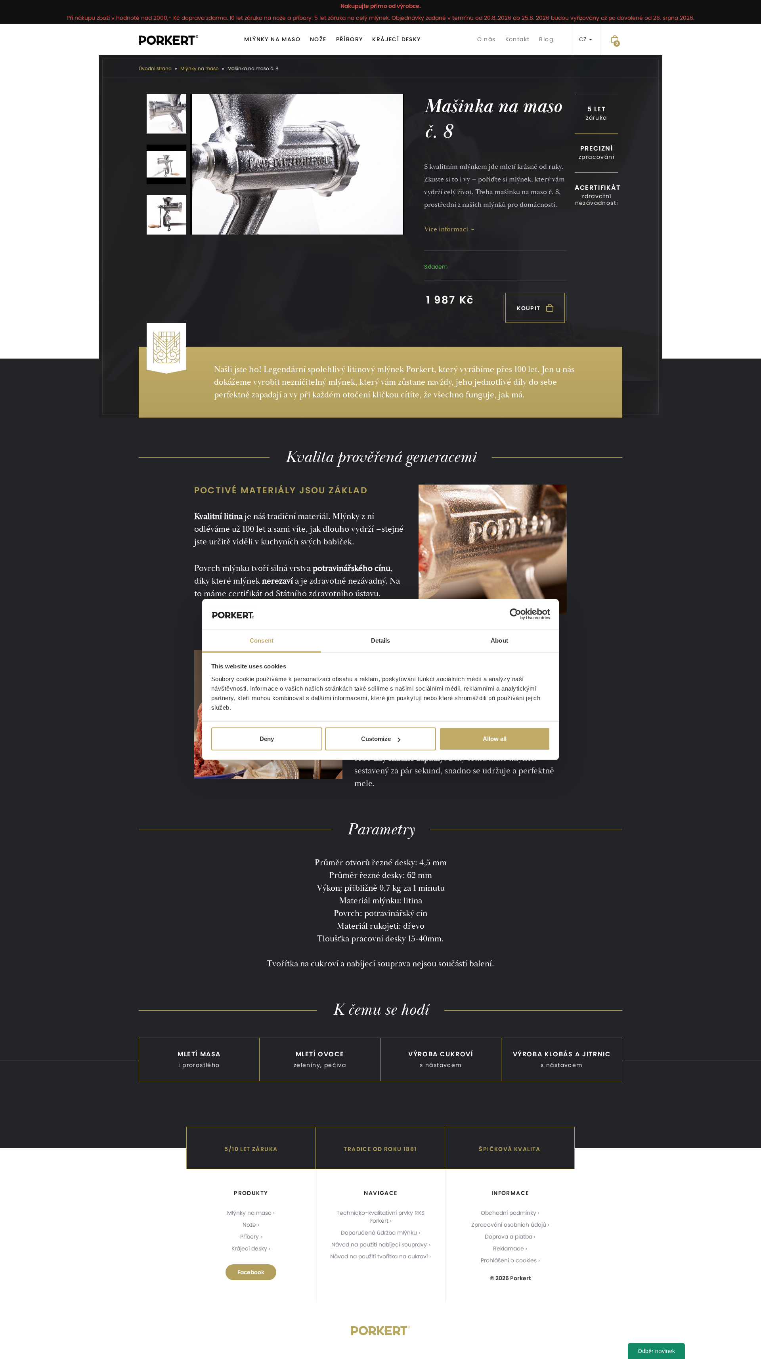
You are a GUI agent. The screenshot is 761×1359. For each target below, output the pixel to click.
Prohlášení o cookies (509, 1260)
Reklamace (508, 1248)
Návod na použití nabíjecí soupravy (379, 1244)
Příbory (349, 39)
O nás (486, 39)
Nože (318, 39)
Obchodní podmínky (508, 1213)
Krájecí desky (396, 39)
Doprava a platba (508, 1237)
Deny (267, 738)
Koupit (529, 308)
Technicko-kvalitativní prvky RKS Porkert (380, 1217)
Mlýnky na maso (272, 39)
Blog (546, 39)
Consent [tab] (261, 640)
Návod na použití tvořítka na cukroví (379, 1256)
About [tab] (499, 640)
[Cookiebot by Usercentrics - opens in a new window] (515, 614)
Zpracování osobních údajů (508, 1225)
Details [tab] (380, 640)
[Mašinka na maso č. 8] (297, 164)
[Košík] (615, 39)
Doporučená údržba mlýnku (379, 1233)
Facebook (250, 1272)
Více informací (446, 229)
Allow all (495, 738)
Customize (376, 738)
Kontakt (517, 39)
